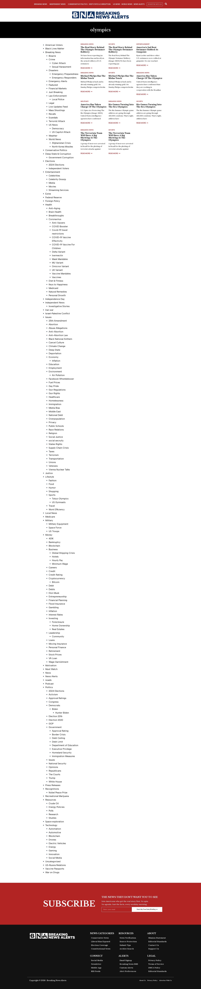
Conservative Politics (78, 4)
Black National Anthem (60, 339)
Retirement (54, 651)
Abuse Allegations (58, 328)
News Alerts (139, 4)
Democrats (54, 705)
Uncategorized (53, 861)
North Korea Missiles (62, 146)
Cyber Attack (59, 63)
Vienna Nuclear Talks (59, 469)
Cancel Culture (56, 342)
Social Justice (56, 437)
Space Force (55, 527)
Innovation (54, 854)
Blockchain (54, 545)
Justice (49, 473)
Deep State (54, 350)
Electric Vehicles (57, 843)
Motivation (50, 665)
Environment (55, 371)
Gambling (54, 607)
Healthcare (54, 397)
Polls (51, 810)
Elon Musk (54, 593)
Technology (51, 825)
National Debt (56, 415)
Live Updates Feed (58, 106)
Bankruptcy (54, 542)
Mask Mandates (60, 259)
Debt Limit (57, 741)
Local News (51, 513)
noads (48, 680)
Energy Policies (56, 807)
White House (55, 781)
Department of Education (65, 745)
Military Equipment (58, 524)
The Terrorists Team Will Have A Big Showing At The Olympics (91, 136)
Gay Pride (54, 386)
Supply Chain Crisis (59, 447)
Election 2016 (55, 716)
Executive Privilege (62, 749)
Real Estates (58, 629)
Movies (52, 186)
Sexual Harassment (61, 66)
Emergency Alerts (58, 81)
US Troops (54, 531)
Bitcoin (55, 582)
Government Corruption (61, 157)
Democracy (58, 128)
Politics (49, 687)
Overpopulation (57, 418)
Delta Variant (58, 251)
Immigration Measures (63, 756)
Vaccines (56, 277)
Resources (50, 799)
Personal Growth (57, 295)
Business (53, 549)
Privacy (52, 422)
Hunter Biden (62, 712)
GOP (51, 723)
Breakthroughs (56, 215)
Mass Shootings (57, 110)
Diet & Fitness (56, 280)
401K (51, 538)
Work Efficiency (57, 509)
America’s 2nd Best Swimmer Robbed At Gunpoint (147, 49)
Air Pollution (58, 375)
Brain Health (55, 212)
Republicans (55, 770)
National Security (57, 763)
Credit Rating (55, 574)
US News (116, 4)
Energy (52, 847)
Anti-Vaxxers (58, 222)
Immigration (55, 404)
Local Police (58, 99)
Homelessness (56, 400)
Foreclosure (58, 622)
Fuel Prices (54, 382)
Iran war (49, 310)
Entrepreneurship (58, 596)
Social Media (55, 857)
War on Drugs (52, 872)
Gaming (53, 850)
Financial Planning (58, 600)
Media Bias (54, 408)
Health (48, 204)
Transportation (56, 458)
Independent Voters (59, 168)
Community (58, 636)
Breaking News (40, 4)
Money (48, 535)
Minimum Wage (60, 564)
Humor (52, 487)
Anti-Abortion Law (58, 335)
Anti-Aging (54, 208)
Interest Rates (56, 614)
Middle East (55, 411)
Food (51, 484)
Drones (52, 839)
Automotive (55, 832)
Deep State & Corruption (100, 4)
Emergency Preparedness (65, 74)
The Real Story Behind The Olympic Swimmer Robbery (93, 49)
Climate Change (57, 346)
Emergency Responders (64, 77)
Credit (52, 571)
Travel (52, 506)
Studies (52, 818)
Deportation (55, 353)
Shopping (54, 491)
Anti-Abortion (56, 331)
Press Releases (52, 785)
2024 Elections (56, 164)
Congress (54, 702)
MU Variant (57, 262)
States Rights (55, 444)
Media (52, 183)
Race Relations (56, 429)
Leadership (54, 633)
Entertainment (52, 172)
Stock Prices (55, 654)
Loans (52, 640)
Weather (53, 135)
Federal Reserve (53, 197)
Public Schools (56, 426)
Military (49, 520)
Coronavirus (55, 219)
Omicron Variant (60, 266)
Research (53, 814)
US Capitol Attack (61, 132)
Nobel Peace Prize (58, 792)
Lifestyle (49, 476)
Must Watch (51, 669)
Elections (50, 161)
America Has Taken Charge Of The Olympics (149, 76)
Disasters (53, 70)
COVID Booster (60, 226)
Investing (53, 618)
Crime (52, 59)
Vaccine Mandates (61, 273)
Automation (55, 828)
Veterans (53, 466)
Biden (55, 709)
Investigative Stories (59, 306)
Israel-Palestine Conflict (57, 313)
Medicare (50, 516)
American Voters (54, 45)
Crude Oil (54, 803)
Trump (52, 778)
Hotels (55, 556)
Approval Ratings (57, 698)
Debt (51, 585)
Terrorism (54, 455)
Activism (53, 694)
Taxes (51, 451)
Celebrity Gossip (57, 179)
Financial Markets (58, 88)
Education (54, 364)
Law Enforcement (58, 95)
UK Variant (57, 270)
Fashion (52, 480)
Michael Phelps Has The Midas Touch (93, 76)
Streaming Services (59, 190)
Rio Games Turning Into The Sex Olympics (121, 105)
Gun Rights (54, 393)
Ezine (48, 193)
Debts (52, 589)
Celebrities (54, 175)
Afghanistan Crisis (61, 143)
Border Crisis (59, 734)
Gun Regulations (57, 389)
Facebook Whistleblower (61, 379)
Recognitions (52, 789)
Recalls (52, 114)
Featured (53, 85)
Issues (48, 317)
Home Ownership (61, 625)
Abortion (53, 324)
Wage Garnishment (58, 662)
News (48, 672)
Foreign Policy (52, 201)
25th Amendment (58, 320)
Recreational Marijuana (57, 796)
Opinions (53, 767)
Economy (53, 357)
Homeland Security (62, 752)
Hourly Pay (57, 560)
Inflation (56, 360)
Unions (52, 462)
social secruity (56, 440)
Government (55, 727)
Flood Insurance (57, 603)
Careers (53, 567)
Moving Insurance (58, 643)
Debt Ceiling (58, 738)
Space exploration (54, 821)
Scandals (53, 117)
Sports (52, 495)
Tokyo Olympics (60, 498)
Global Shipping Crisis (63, 553)
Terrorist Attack (57, 121)
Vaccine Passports (54, 868)
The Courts (54, 774)
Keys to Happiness (58, 284)
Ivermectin (57, 255)
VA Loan (53, 658)
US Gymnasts (59, 502)
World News (126, 4)
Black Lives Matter (54, 48)
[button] (155, 4)
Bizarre (52, 56)
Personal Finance (57, 647)
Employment (55, 368)
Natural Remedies (58, 291)
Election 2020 (56, 720)
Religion (53, 433)
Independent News (58, 4)
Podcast (49, 683)
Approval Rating (60, 731)
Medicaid (53, 288)
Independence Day (55, 299)
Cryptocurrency (57, 578)
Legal (51, 103)
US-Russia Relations (55, 865)
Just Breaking (56, 92)
